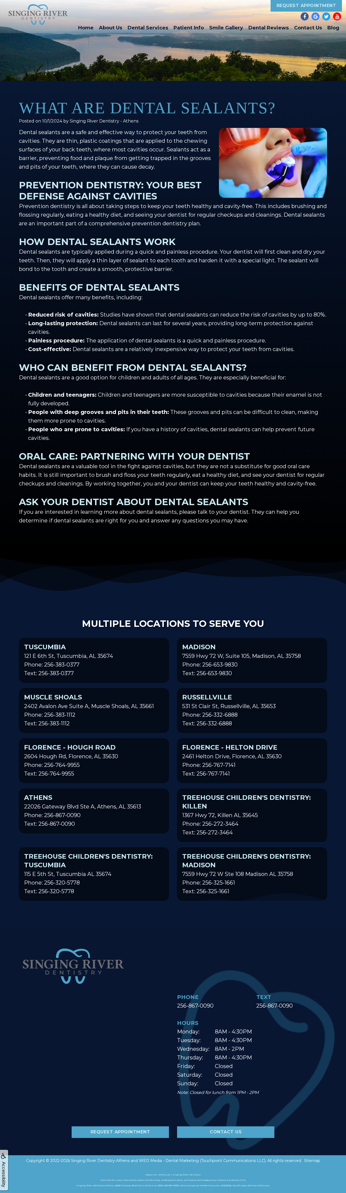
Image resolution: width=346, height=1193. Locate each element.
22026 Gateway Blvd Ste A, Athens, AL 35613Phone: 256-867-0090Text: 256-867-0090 (82, 810)
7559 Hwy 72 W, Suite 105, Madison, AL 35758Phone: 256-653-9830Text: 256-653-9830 (241, 660)
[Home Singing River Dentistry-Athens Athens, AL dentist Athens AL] (37, 14)
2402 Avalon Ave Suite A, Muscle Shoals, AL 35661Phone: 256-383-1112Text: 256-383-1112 (89, 710)
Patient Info (189, 28)
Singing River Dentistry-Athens (100, 1160)
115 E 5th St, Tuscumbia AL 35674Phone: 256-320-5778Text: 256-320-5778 (88, 873)
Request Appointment (306, 5)
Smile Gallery (226, 28)
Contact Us (308, 28)
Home (86, 28)
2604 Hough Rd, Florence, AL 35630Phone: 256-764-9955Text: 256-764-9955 (71, 760)
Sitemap (312, 1160)
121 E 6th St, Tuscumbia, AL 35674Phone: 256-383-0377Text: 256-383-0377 (68, 660)
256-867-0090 (195, 1005)
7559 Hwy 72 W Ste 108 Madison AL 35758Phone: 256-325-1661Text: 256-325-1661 (246, 873)
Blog (333, 28)
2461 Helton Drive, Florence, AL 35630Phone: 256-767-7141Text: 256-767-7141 (232, 760)
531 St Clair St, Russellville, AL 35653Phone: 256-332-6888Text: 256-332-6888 (229, 710)
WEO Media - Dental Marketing (169, 1160)
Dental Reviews (268, 28)
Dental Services (148, 28)
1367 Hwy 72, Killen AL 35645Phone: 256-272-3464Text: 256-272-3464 (246, 815)
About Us (110, 28)
